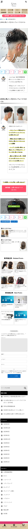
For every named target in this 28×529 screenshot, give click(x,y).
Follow (14, 203)
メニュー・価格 (17, 12)
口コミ (5, 475)
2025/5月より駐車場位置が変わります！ (15, 396)
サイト (2, 364)
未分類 (5, 513)
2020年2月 (6, 458)
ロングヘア (7, 487)
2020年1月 (6, 462)
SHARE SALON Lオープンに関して (13, 410)
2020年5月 (6, 446)
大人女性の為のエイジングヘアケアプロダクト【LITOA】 (15, 401)
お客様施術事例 (3, 12)
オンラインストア (24, 12)
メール (3, 359)
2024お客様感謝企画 (9, 406)
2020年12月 (7, 439)
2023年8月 (6, 431)
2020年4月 (6, 450)
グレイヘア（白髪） (9, 491)
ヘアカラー (7, 498)
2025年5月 (6, 424)
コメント (3, 337)
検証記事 (6, 510)
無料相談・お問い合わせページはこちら (14, 15)
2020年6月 (6, 443)
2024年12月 (7, 428)
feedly (14, 206)
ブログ (5, 506)
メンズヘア (14, 221)
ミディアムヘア (8, 483)
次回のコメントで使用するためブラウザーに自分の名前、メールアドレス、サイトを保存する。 (13, 371)
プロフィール (10, 12)
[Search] (25, 388)
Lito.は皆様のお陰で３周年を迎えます (14, 414)
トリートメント (8, 502)
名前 (2, 354)
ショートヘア (7, 479)
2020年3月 (6, 454)
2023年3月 (6, 435)
